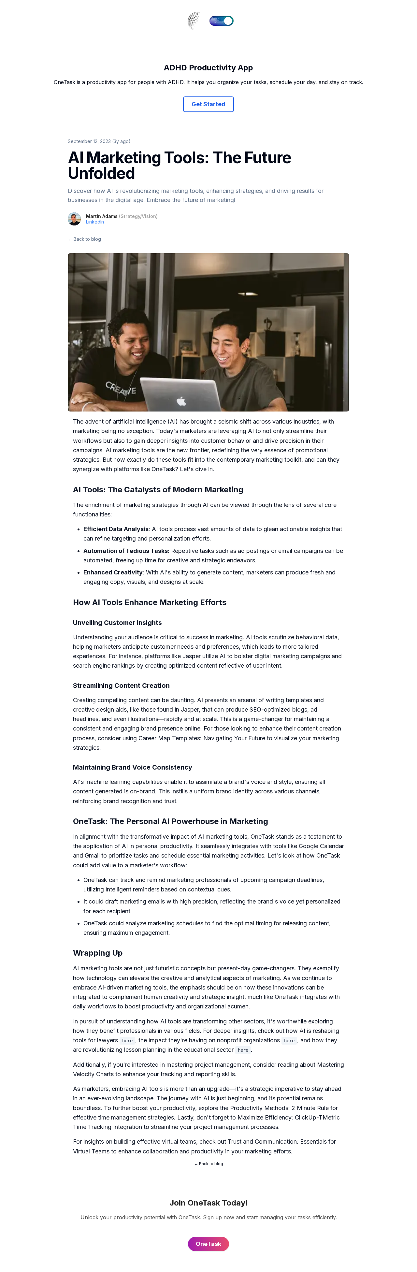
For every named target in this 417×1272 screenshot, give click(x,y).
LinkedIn (95, 221)
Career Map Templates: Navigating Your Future (201, 738)
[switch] (221, 21)
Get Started (208, 104)
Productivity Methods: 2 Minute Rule (279, 1108)
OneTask (163, 469)
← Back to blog (84, 239)
